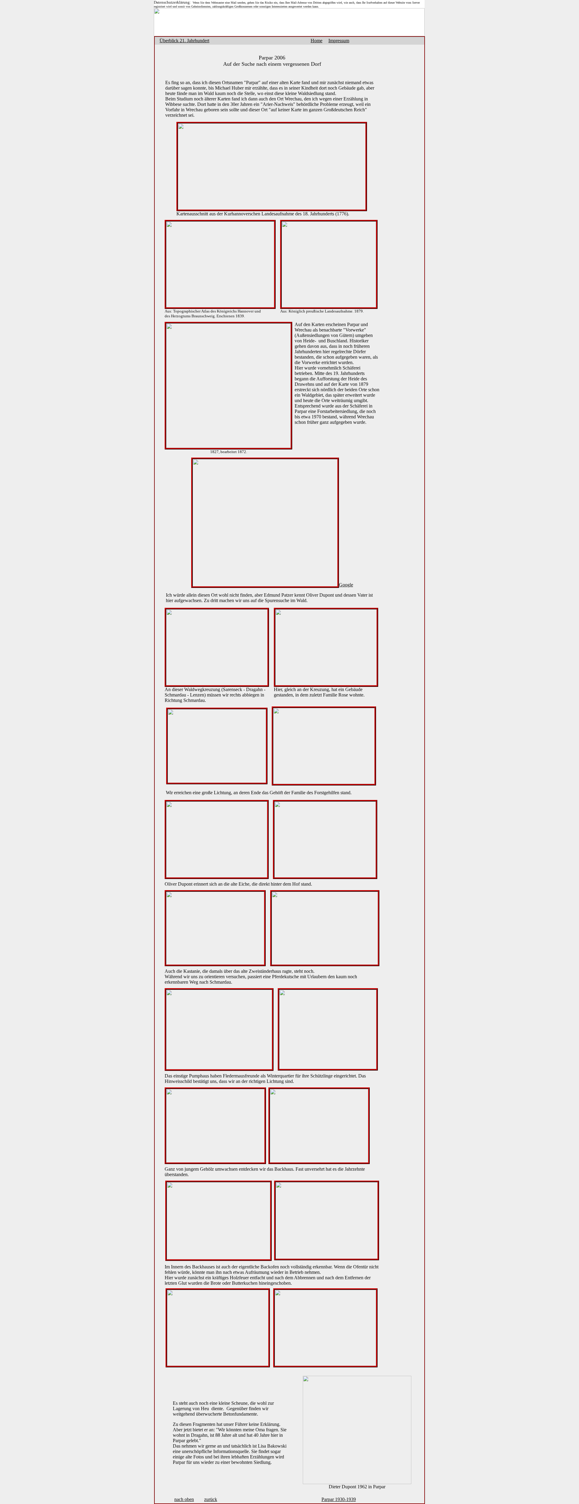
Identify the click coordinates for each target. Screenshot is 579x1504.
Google (346, 584)
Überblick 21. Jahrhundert (184, 40)
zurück (210, 1499)
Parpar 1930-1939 (338, 1499)
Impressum (338, 40)
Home (316, 40)
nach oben (184, 1499)
